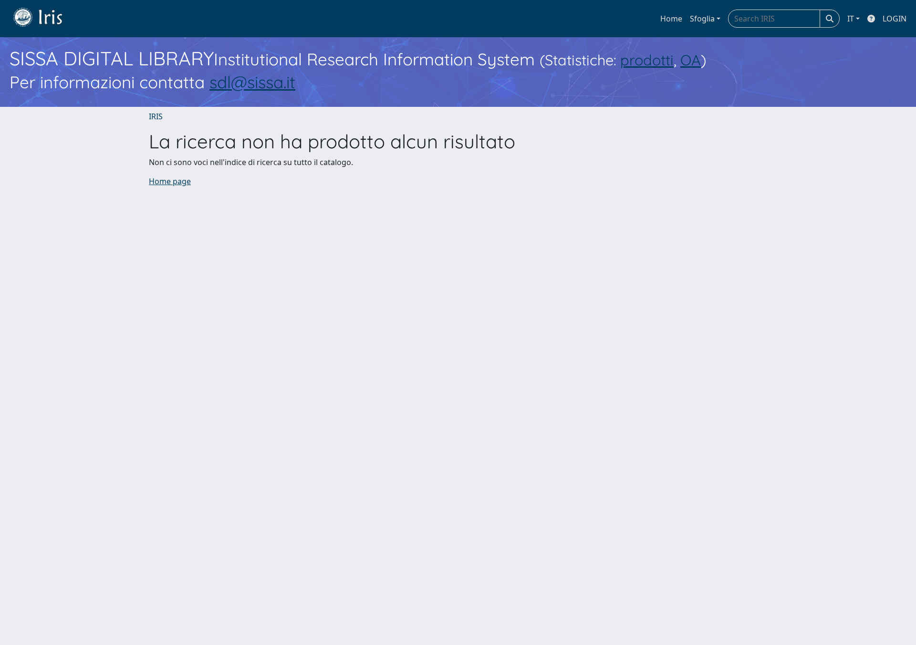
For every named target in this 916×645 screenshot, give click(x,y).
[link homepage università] (45, 18)
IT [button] (850, 18)
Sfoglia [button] (702, 18)
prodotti (647, 60)
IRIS (156, 116)
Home (671, 18)
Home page (170, 181)
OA (690, 60)
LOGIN (894, 18)
